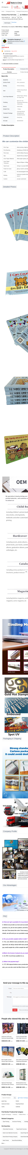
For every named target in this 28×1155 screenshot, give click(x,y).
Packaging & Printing (10, 11)
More (3, 1143)
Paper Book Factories (21, 1129)
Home (3, 11)
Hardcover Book (5, 1104)
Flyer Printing (6, 1121)
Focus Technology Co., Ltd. (19, 1148)
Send (15, 1010)
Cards (3, 1106)
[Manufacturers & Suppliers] (14, 2)
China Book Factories (8, 1129)
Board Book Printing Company (10, 1136)
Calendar (18, 1106)
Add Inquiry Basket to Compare (10, 63)
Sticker (17, 1101)
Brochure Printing (16, 1121)
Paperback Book (20, 1104)
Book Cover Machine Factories (10, 1133)
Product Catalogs (23, 1098)
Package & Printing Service (22, 11)
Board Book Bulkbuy (17, 1140)
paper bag (4, 1101)
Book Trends (6, 1140)
